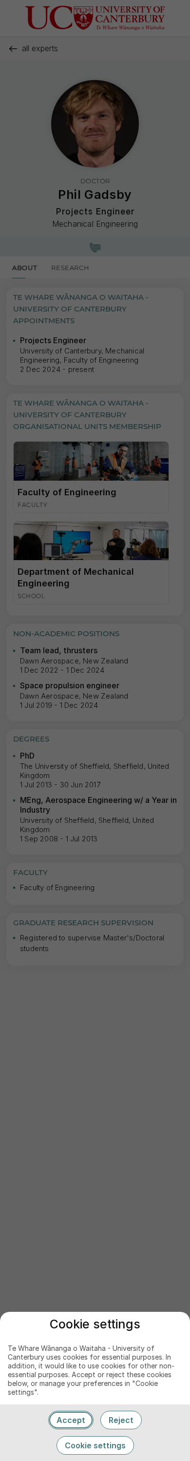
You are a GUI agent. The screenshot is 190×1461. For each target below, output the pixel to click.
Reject (121, 1420)
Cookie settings (95, 1445)
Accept (71, 1420)
